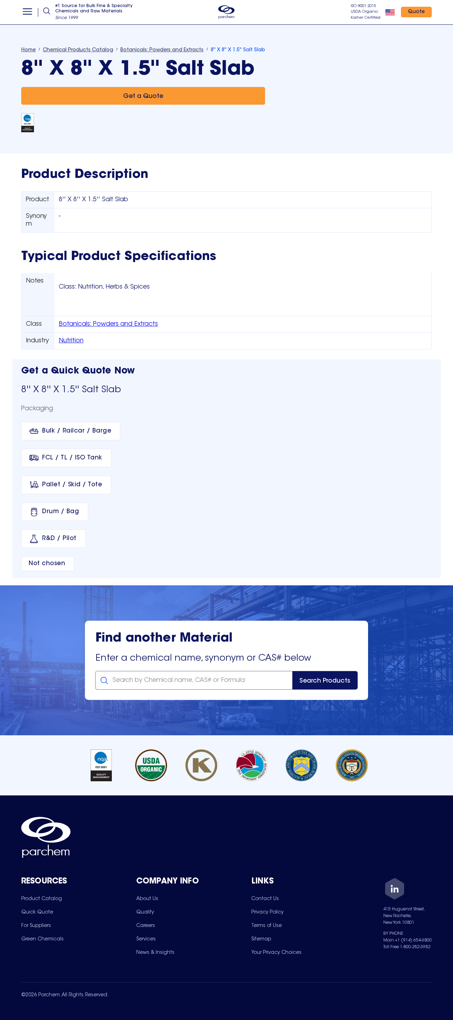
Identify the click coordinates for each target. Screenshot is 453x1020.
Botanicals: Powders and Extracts (108, 324)
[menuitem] (41, 899)
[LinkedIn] (394, 890)
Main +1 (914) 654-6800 (407, 940)
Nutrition (71, 341)
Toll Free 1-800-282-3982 (406, 947)
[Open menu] (27, 12)
